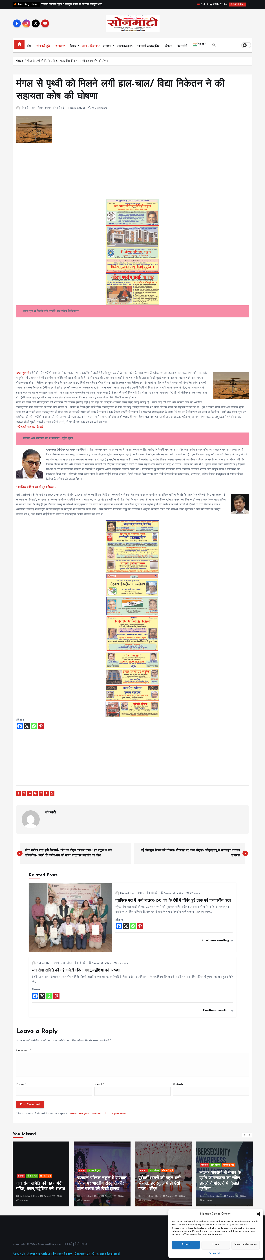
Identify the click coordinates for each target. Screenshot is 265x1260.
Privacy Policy (216, 1253)
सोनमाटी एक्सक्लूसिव (148, 46)
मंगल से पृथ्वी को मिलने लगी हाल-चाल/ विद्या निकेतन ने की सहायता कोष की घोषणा (67, 61)
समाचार (60, 46)
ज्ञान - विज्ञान (37, 108)
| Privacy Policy (61, 1253)
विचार (73, 46)
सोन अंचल (67, 963)
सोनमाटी (24, 108)
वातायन (107, 46)
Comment (23, 1050)
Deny (215, 1244)
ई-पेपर (168, 46)
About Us (19, 1253)
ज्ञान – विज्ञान (89, 46)
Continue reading (216, 940)
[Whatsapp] (34, 726)
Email (99, 1084)
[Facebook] (20, 726)
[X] (27, 726)
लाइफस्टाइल (124, 46)
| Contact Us (81, 1253)
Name (21, 1084)
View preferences (245, 1244)
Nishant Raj (127, 893)
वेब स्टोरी (182, 46)
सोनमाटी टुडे (43, 46)
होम (29, 46)
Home (19, 61)
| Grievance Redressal (105, 1253)
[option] (41, 1174)
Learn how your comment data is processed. (98, 1113)
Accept (186, 1244)
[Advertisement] (124, 173)
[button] (258, 1214)
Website (178, 1084)
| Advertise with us (38, 1253)
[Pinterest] (41, 726)
